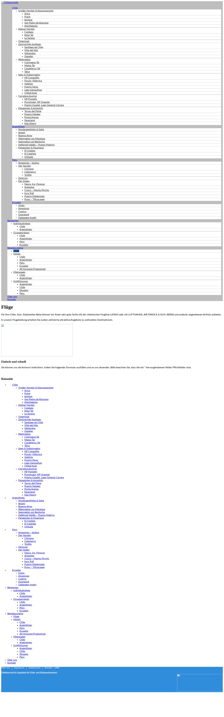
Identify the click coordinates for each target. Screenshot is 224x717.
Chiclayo (29, 169)
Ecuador (16, 202)
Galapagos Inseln (27, 217)
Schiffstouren (20, 281)
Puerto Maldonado (34, 196)
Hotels (16, 254)
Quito (21, 205)
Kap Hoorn (30, 123)
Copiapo (28, 32)
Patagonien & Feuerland (31, 148)
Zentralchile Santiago (29, 44)
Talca (27, 71)
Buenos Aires (25, 135)
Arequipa (29, 187)
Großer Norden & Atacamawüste (35, 11)
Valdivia (28, 84)
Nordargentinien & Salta (31, 129)
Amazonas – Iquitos (28, 163)
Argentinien (18, 126)
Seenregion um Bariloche (31, 142)
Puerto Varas (31, 87)
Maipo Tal (29, 65)
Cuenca (22, 211)
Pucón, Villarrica (33, 81)
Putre (27, 17)
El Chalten (29, 151)
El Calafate (30, 154)
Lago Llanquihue (33, 90)
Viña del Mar (31, 50)
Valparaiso (30, 53)
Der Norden (24, 166)
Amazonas (23, 208)
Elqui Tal (28, 35)
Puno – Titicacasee (34, 199)
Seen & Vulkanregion (29, 75)
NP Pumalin (30, 99)
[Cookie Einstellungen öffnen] (24, 714)
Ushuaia (28, 157)
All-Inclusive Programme (33, 269)
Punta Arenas (31, 117)
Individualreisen (21, 223)
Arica (27, 13)
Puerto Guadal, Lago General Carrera (44, 105)
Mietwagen (19, 272)
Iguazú (21, 132)
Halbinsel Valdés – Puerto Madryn (36, 145)
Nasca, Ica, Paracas (34, 184)
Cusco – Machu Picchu (36, 190)
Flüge (16, 251)
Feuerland (29, 120)
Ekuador (24, 290)
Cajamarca (30, 172)
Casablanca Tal (32, 68)
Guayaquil (23, 214)
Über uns (12, 296)
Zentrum (23, 178)
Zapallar (28, 56)
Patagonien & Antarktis (30, 108)
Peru (14, 160)
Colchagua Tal (31, 62)
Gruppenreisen (21, 233)
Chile (15, 8)
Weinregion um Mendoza (31, 138)
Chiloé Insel (30, 93)
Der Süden (24, 181)
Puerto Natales (32, 114)
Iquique (28, 20)
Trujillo (28, 175)
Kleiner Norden (26, 29)
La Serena (29, 38)
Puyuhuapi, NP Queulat (37, 102)
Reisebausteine (15, 248)
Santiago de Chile (33, 47)
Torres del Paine (32, 111)
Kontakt (11, 299)
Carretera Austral (27, 96)
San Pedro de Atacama (36, 23)
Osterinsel (23, 41)
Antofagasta (30, 26)
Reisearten (12, 220)
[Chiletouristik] (10, 2)
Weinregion (24, 59)
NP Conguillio (31, 78)
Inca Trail (29, 193)
